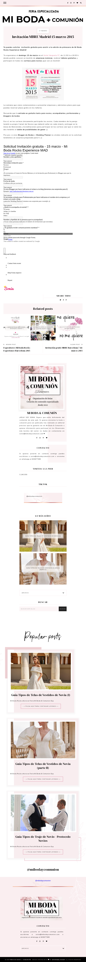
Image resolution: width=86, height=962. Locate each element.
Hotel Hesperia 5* (52, 55)
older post (75, 344)
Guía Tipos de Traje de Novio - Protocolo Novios (43, 839)
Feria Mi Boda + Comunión (20, 959)
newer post (10, 344)
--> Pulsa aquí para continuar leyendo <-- (41, 706)
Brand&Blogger (58, 959)
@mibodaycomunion (34, 496)
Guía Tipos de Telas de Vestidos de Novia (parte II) (43, 568)
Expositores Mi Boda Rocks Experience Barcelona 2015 (16, 349)
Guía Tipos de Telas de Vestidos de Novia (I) (43, 536)
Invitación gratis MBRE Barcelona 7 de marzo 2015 (64, 349)
